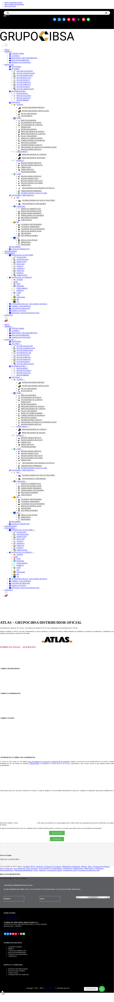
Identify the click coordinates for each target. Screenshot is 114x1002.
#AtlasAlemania (57, 868)
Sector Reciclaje (44, 868)
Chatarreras (39, 866)
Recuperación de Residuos (101, 866)
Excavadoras (57, 866)
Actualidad (26, 866)
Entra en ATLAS (57, 833)
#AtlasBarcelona (78, 868)
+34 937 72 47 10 (11, 917)
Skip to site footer (10, 6)
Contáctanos (57, 839)
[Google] (12, 863)
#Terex (36, 870)
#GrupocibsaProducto (7, 870)
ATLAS (32, 866)
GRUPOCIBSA (34, 763)
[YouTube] (7, 863)
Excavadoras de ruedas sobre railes (89, 870)
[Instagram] (10, 863)
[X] (3, 863)
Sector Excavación (32, 868)
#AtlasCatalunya (89, 868)
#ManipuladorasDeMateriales (23, 870)
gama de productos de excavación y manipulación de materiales (48, 761)
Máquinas (84, 866)
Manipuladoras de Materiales (71, 866)
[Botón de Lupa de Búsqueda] (8, 13)
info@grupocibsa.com (12, 919)
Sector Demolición (19, 868)
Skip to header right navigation (14, 4)
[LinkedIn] (5, 863)
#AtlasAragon (67, 868)
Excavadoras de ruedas (70, 870)
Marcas (90, 866)
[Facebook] (0, 863)
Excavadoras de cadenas (54, 870)
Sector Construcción (6, 868)
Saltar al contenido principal (13, 2)
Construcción (48, 866)
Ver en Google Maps (14, 930)
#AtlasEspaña (99, 868)
